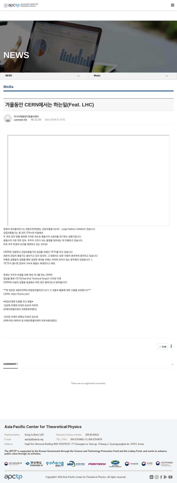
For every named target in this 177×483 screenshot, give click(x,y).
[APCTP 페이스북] (161, 477)
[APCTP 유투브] (170, 477)
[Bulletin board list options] (171, 346)
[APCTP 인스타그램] (157, 477)
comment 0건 (20, 120)
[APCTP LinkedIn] (151, 477)
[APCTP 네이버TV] (165, 477)
